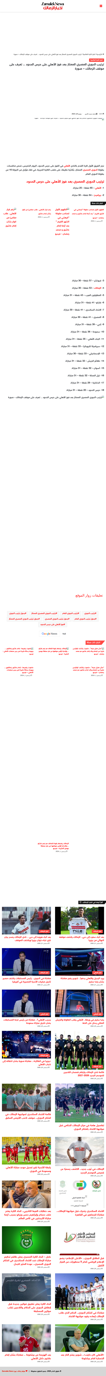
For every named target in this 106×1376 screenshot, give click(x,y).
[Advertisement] (53, 32)
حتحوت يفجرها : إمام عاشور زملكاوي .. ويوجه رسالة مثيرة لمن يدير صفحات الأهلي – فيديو (18, 670)
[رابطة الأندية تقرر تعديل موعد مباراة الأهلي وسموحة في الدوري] (26, 1151)
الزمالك (97, 288)
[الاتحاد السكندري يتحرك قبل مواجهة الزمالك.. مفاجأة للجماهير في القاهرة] (79, 1194)
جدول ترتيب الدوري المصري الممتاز (24, 619)
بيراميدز (97, 195)
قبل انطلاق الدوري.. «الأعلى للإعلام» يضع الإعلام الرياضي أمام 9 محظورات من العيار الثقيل (82, 1262)
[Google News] (49, 634)
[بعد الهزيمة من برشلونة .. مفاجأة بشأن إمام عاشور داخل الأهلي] (26, 1338)
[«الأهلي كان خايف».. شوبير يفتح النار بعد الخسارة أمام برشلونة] (79, 1338)
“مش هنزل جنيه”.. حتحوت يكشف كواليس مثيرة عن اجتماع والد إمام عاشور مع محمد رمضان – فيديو (88, 670)
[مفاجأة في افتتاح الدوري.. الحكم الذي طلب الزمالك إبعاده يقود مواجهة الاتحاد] (79, 1291)
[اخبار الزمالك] (53, 6)
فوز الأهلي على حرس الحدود (52, 624)
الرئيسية (99, 54)
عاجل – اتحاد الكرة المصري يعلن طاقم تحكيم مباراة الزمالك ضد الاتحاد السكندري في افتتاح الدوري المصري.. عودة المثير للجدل (27, 1260)
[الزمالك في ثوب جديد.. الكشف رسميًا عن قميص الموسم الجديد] (79, 1151)
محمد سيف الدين (90, 114)
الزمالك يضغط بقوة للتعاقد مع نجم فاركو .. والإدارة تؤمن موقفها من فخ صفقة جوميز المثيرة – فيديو (53, 846)
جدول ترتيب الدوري (17, 613)
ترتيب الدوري (89, 613)
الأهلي (67, 166)
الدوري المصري (90, 170)
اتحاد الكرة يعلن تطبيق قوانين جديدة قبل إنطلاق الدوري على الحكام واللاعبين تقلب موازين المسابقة (29, 1308)
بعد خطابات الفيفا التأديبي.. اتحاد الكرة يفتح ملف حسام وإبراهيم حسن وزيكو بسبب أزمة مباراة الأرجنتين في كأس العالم (27, 1215)
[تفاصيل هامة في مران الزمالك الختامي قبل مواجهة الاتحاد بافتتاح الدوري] (79, 1103)
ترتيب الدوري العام (70, 613)
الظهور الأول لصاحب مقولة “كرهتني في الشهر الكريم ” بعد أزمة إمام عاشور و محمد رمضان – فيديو (88, 214)
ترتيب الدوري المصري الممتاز (43, 613)
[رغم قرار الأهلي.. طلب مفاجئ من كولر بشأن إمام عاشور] (9, 218)
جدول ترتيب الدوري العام (85, 619)
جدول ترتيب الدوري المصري (56, 619)
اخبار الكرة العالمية (89, 54)
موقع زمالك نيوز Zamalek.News (13, 1371)
